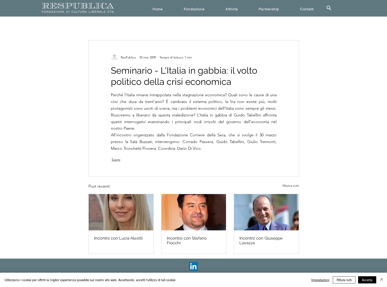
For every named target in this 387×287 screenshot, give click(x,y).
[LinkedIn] (193, 266)
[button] (194, 9)
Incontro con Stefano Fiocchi (187, 240)
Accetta (367, 280)
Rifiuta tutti (344, 280)
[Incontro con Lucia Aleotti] (121, 212)
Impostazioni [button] (320, 280)
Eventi (116, 160)
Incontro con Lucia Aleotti (118, 238)
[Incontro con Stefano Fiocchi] (193, 212)
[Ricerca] (328, 8)
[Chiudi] (381, 279)
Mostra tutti (291, 186)
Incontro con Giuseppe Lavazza (261, 240)
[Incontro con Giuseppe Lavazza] (266, 212)
